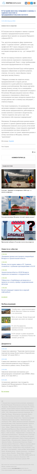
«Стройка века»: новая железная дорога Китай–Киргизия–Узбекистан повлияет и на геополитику (23, 311)
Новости (10, 21)
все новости (4, 297)
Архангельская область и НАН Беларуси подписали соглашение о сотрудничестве (15, 273)
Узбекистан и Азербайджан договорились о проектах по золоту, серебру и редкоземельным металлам (17, 282)
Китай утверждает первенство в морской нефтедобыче (15, 291)
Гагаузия (6, 146)
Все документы (5, 391)
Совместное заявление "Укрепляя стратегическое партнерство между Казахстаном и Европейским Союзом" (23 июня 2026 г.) (18, 353)
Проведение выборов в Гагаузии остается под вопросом (17, 242)
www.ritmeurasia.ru (16, 468)
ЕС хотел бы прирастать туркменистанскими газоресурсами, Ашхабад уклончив (22, 328)
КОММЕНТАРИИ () (18, 157)
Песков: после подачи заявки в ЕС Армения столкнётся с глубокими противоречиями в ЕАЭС (18, 265)
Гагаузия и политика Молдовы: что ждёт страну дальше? (18, 217)
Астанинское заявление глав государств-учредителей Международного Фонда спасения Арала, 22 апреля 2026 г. (17, 384)
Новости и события (8, 26)
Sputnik (11, 141)
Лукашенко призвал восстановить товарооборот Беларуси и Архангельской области (17, 257)
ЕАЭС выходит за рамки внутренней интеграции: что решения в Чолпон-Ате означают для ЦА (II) (23, 335)
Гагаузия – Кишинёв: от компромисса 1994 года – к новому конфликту (16, 191)
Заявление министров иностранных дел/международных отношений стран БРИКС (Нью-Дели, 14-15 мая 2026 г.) (18, 374)
